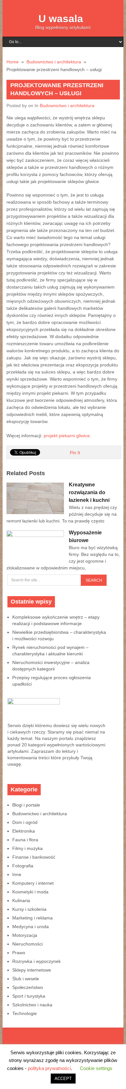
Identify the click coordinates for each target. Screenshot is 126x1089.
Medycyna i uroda (30, 926)
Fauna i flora (25, 839)
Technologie (24, 1013)
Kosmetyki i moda (30, 891)
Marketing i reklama (32, 917)
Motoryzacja (24, 935)
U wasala (60, 18)
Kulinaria (21, 900)
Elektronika (23, 831)
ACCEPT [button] (63, 1078)
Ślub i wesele (25, 978)
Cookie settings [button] (96, 1068)
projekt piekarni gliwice (67, 435)
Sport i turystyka (28, 996)
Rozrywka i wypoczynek (36, 961)
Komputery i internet (33, 883)
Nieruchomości (27, 943)
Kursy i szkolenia (29, 909)
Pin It (75, 452)
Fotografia (22, 865)
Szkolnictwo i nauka (32, 1004)
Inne (16, 874)
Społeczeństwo (27, 987)
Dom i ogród (24, 822)
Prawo (18, 952)
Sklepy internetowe (31, 970)
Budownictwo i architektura (67, 105)
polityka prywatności (49, 1068)
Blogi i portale (26, 805)
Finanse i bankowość (33, 857)
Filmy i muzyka (27, 848)
